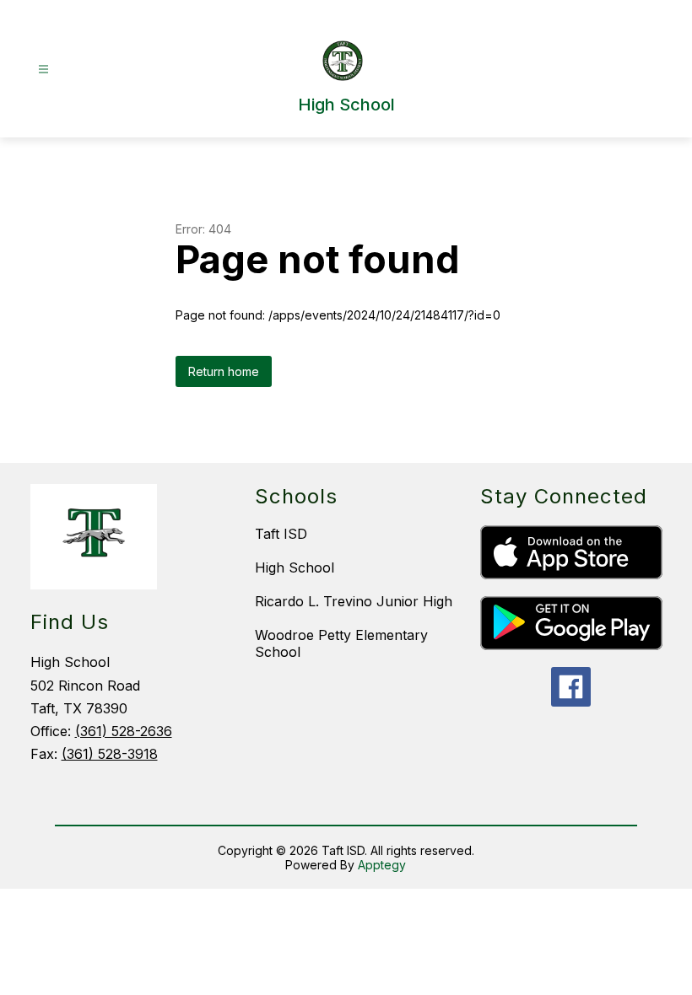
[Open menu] (43, 69)
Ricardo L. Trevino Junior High (353, 601)
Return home (223, 371)
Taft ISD (281, 533)
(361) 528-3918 (110, 753)
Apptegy (382, 865)
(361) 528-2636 (123, 731)
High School (294, 567)
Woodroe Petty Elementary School (341, 643)
